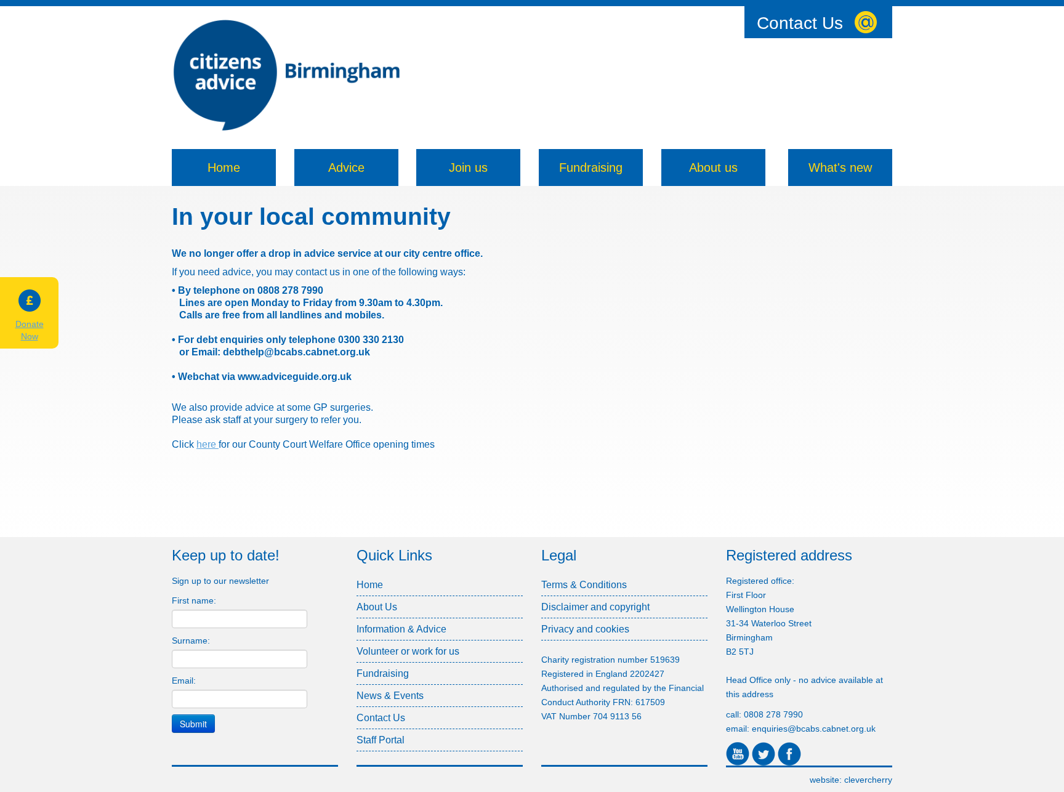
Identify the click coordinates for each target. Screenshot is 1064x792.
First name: (194, 600)
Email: (184, 680)
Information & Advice (401, 629)
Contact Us (800, 23)
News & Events (390, 695)
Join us (468, 167)
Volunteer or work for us (408, 651)
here (207, 444)
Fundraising (591, 167)
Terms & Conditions (584, 585)
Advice (346, 167)
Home (224, 167)
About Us (377, 607)
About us (713, 167)
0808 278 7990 (773, 714)
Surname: (191, 640)
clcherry (868, 780)
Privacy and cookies (585, 629)
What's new (840, 167)
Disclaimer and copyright (595, 607)
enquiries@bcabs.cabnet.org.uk (814, 728)
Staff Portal (381, 740)
